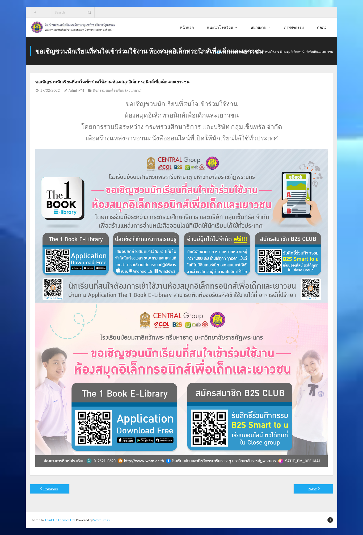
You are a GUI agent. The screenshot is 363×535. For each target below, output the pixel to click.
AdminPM (76, 90)
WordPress (101, 520)
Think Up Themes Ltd (60, 520)
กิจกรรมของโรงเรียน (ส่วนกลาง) (117, 90)
